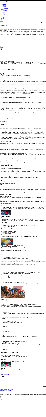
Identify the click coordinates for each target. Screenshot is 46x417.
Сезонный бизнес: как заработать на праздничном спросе (6, 390)
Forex (1, 2)
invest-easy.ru (1, 21)
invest (6, 25)
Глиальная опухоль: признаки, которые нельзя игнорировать (6, 391)
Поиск (0, 385)
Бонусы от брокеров (5, 3)
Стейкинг (4, 12)
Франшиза (4, 14)
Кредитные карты (6, 8)
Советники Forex (4, 4)
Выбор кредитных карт (3, 399)
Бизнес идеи (4, 13)
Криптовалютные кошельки (5, 10)
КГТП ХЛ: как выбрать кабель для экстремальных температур (6, 389)
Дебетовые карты (4, 6)
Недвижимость (2, 18)
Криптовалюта (2, 9)
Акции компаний (4, 15)
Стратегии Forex (4, 5)
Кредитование (4, 7)
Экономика (2, 19)
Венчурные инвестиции (5, 16)
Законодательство (4, 17)
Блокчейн (4, 11)
